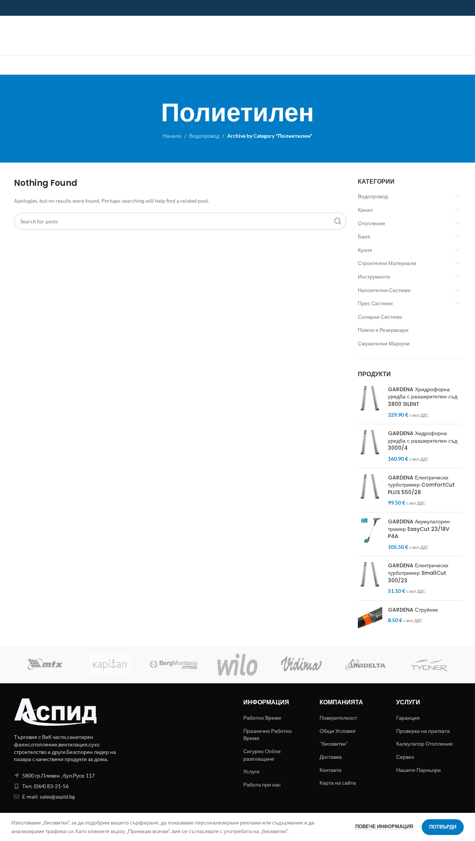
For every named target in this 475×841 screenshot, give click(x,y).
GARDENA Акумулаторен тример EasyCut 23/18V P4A (419, 529)
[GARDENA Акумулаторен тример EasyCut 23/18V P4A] (370, 534)
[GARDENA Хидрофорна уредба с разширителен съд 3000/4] (370, 446)
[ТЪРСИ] (338, 221)
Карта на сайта (338, 782)
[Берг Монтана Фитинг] (173, 664)
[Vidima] (301, 664)
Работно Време (262, 717)
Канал (365, 209)
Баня (364, 236)
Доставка (331, 757)
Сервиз (405, 757)
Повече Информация (384, 826)
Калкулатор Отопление (424, 743)
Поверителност (338, 717)
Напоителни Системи (384, 290)
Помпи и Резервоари (383, 330)
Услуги (251, 771)
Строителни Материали (387, 263)
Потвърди (442, 827)
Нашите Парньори (418, 770)
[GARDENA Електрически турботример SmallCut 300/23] (370, 578)
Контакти (330, 770)
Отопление (371, 223)
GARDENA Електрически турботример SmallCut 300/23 (418, 573)
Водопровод (204, 136)
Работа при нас (262, 784)
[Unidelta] (365, 664)
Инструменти (374, 276)
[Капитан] (110, 664)
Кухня (365, 250)
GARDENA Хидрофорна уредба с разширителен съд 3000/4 (422, 441)
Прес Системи (375, 303)
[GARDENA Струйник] (370, 618)
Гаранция (408, 717)
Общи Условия (338, 731)
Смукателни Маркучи (384, 343)
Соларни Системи (380, 316)
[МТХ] (46, 664)
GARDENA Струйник (413, 609)
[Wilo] (237, 664)
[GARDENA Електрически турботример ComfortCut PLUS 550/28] (370, 490)
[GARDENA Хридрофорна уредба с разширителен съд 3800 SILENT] (370, 402)
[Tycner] (429, 664)
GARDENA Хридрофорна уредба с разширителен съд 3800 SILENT (422, 397)
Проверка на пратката (423, 731)
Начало (172, 136)
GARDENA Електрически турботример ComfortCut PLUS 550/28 (421, 485)
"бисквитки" (334, 743)
